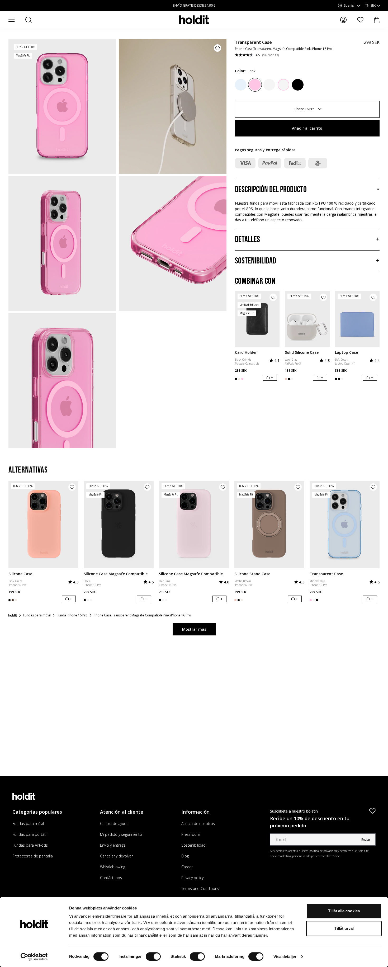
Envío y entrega (113, 845)
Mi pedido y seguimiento (121, 834)
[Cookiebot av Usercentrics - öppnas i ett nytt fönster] (34, 957)
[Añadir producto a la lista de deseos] (217, 48)
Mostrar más (194, 629)
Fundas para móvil (28, 823)
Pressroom (190, 834)
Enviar (365, 839)
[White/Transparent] (269, 85)
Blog (185, 855)
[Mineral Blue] (241, 85)
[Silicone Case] (43, 524)
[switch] (153, 956)
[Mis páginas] (343, 20)
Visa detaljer (284, 956)
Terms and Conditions (200, 888)
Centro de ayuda (114, 823)
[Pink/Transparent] (283, 85)
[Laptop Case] (357, 319)
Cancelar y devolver (116, 855)
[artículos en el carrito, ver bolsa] (377, 20)
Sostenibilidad (193, 845)
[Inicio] (12, 615)
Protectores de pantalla (32, 855)
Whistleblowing (112, 866)
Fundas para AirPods (30, 845)
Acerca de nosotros (198, 823)
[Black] (298, 85)
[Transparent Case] (345, 524)
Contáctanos (111, 877)
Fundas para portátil (29, 834)
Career (187, 866)
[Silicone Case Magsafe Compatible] (119, 524)
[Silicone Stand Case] (269, 524)
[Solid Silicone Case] (307, 319)
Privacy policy (192, 877)
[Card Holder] (257, 319)
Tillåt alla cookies (344, 911)
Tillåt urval (344, 928)
